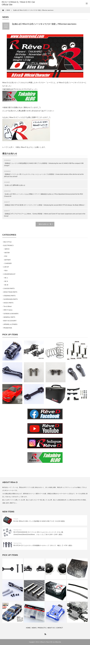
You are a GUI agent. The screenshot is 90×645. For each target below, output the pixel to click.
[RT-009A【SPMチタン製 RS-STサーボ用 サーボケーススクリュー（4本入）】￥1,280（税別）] (34, 590)
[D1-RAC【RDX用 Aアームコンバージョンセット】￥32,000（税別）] (77, 612)
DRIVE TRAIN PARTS (10, 292)
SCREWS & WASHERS (10, 313)
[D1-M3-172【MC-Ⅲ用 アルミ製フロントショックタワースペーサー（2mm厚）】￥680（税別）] (34, 394)
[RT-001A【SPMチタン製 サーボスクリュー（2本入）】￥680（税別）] (34, 372)
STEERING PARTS (9, 296)
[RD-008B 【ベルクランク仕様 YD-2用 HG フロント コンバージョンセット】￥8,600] (77, 394)
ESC (5, 256)
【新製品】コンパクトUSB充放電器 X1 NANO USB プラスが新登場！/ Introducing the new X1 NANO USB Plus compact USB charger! (43, 164)
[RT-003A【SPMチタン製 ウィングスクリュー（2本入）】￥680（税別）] (56, 372)
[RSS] (45, 634)
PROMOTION (7, 328)
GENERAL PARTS (9, 317)
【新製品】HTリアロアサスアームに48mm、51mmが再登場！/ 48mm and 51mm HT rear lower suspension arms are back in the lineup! (44, 215)
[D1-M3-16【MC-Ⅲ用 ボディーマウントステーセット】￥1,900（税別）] (12, 590)
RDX (6, 270)
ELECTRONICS (8, 245)
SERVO (6, 249)
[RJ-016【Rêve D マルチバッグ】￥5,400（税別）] (56, 394)
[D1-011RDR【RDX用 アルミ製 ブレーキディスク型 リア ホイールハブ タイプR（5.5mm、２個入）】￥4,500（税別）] (55, 568)
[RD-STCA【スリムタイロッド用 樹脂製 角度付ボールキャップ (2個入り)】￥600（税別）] (77, 372)
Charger (15, 519)
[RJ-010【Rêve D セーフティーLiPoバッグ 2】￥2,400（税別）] (55, 590)
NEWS (34, 627)
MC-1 (6, 278)
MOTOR (7, 253)
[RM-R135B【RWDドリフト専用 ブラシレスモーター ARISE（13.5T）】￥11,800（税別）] (12, 351)
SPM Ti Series (7, 310)
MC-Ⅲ (6, 285)
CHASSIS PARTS (9, 288)
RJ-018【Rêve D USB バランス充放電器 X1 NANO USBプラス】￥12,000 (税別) (39, 521)
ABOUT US (50, 627)
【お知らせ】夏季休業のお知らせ (14, 185)
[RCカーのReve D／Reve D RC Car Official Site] (20, 3)
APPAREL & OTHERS (10, 324)
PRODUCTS (42, 627)
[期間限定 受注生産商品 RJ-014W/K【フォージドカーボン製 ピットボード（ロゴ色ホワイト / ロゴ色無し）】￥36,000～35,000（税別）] (77, 568)
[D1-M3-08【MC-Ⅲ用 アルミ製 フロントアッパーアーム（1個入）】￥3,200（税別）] (12, 372)
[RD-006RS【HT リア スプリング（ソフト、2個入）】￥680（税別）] (56, 351)
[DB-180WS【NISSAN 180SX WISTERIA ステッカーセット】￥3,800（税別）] (12, 612)
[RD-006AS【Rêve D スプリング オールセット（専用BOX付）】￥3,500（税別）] (34, 612)
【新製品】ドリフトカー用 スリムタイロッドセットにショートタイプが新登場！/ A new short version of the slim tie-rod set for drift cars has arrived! (44, 175)
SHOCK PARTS (8, 303)
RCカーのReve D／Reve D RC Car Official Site (48, 642)
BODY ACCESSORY (10, 321)
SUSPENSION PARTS (10, 299)
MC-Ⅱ (6, 281)
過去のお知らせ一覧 (45, 224)
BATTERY (7, 260)
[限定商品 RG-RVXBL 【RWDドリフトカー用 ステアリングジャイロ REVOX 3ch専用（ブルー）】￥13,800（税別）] (55, 612)
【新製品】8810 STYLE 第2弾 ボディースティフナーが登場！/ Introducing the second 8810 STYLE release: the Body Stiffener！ (44, 205)
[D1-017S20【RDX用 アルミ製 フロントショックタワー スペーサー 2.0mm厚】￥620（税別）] (12, 568)
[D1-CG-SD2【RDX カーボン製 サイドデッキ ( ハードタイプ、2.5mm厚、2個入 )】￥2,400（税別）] (77, 590)
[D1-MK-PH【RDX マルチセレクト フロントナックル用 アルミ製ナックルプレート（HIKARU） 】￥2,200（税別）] (34, 568)
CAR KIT (6, 267)
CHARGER (8, 263)
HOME (28, 627)
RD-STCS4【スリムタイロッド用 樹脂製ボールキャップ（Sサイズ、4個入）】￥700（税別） (43, 545)
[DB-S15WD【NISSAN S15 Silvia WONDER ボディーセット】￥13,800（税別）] (12, 394)
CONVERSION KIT (9, 274)
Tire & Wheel (7, 306)
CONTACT (59, 627)
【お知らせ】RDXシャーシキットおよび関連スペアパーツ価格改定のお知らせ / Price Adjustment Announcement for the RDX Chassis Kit (43, 195)
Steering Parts (17, 530)
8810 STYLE (7, 242)
